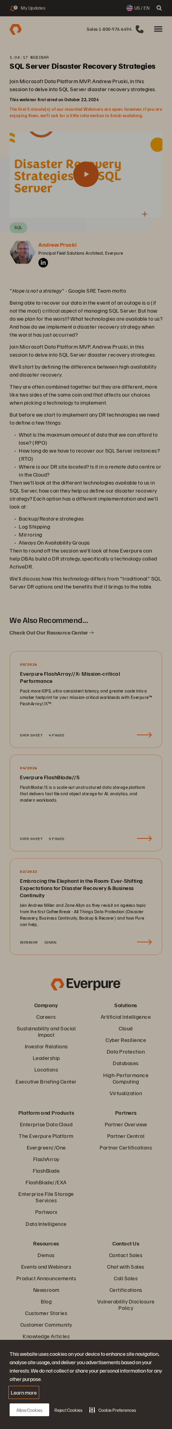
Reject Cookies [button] (68, 1410)
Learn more (24, 1392)
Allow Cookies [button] (29, 1410)
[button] (113, 1409)
